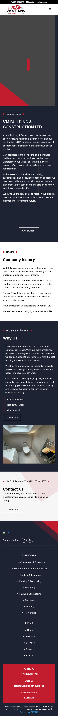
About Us (30, 636)
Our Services (27, 230)
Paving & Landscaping (30, 594)
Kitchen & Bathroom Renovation (30, 568)
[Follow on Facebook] (24, 540)
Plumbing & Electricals (30, 575)
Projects (30, 649)
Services (30, 643)
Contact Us (10, 417)
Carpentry (30, 600)
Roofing (30, 606)
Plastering (30, 587)
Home (30, 630)
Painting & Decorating (30, 581)
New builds (30, 613)
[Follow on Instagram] (30, 540)
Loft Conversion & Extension (30, 562)
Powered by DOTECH (29, 712)
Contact (30, 655)
